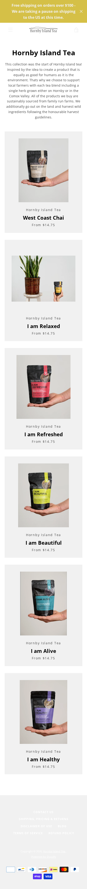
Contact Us (43, 812)
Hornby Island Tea (54, 851)
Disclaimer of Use (36, 826)
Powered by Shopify (43, 856)
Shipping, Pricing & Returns (43, 819)
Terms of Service (28, 833)
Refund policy (61, 833)
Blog (62, 826)
